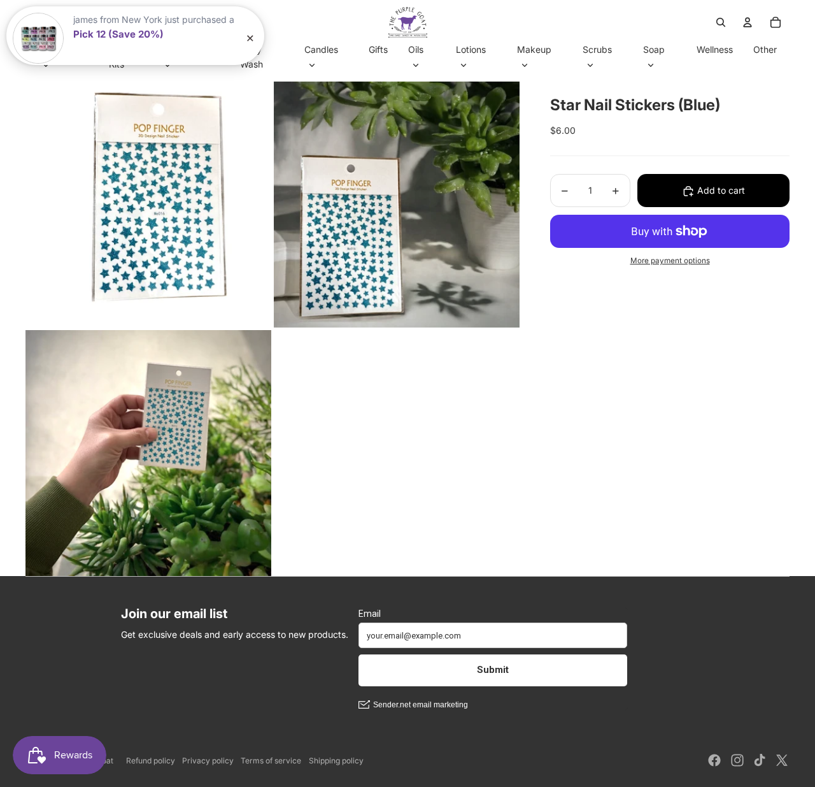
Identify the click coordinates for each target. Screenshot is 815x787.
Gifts (378, 49)
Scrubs (597, 49)
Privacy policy (208, 760)
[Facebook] (714, 760)
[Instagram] (737, 760)
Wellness (715, 49)
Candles (321, 49)
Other (765, 49)
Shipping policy (336, 760)
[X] (782, 760)
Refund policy (150, 760)
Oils (415, 49)
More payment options (670, 261)
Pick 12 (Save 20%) (118, 34)
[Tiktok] (759, 760)
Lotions (471, 49)
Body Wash (251, 56)
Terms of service (271, 760)
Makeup (534, 49)
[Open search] (721, 22)
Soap (654, 49)
